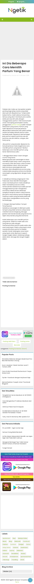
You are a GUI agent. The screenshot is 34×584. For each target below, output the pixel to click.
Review (23, 553)
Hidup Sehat (6, 547)
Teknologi (6, 560)
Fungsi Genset (7, 448)
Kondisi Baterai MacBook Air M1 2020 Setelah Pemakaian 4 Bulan (14, 412)
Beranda (17, 345)
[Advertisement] (17, 40)
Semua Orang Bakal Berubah (12, 432)
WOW (22, 560)
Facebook (26, 541)
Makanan (20, 550)
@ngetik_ (21, 2)
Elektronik (17, 541)
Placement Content (8, 278)
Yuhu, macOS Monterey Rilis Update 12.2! (16, 417)
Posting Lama (24, 341)
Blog (10, 541)
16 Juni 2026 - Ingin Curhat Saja (12, 428)
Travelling (15, 560)
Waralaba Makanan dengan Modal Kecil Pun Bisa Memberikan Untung (17, 360)
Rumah (5, 556)
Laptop (12, 550)
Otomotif (6, 553)
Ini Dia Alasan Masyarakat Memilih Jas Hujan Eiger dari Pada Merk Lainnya (17, 437)
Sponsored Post (26, 556)
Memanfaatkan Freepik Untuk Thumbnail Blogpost (16, 383)
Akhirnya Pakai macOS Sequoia (13, 407)
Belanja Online (22, 538)
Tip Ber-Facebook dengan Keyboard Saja (16, 378)
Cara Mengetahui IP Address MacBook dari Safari (16, 402)
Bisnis (4, 541)
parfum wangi (16, 125)
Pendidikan (15, 553)
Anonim (14, 75)
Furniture (13, 544)
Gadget (21, 544)
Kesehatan (24, 547)
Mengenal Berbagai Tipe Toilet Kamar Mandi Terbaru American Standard (15, 443)
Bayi (14, 538)
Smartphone (14, 556)
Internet (15, 547)
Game (28, 544)
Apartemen (6, 538)
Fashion (5, 544)
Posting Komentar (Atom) (18, 349)
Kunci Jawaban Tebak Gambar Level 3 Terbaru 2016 (15, 366)
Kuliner (5, 550)
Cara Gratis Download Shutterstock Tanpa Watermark (16, 372)
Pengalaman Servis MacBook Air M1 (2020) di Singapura (16, 396)
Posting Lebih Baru (9, 341)
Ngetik (11, 2)
